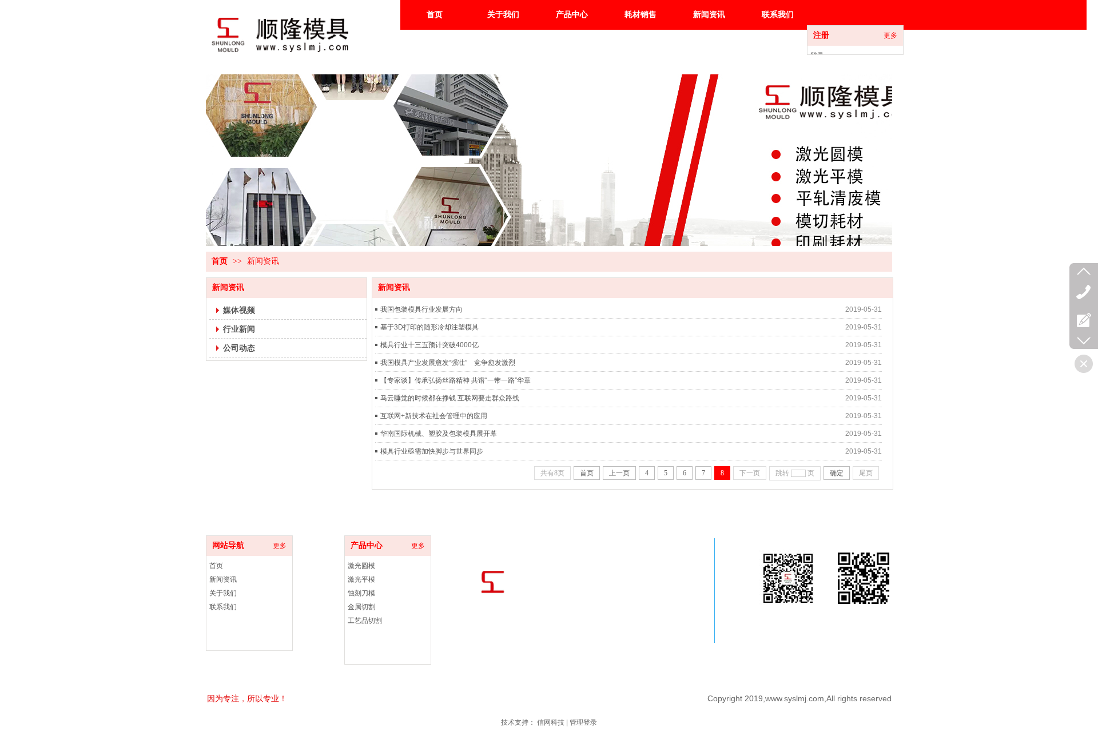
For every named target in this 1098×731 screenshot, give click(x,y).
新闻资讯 (263, 261)
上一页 (619, 473)
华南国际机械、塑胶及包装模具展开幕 (438, 434)
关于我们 (223, 593)
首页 (220, 261)
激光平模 (361, 579)
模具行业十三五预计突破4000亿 (429, 345)
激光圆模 (361, 566)
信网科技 (550, 722)
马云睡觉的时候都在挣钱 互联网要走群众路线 (449, 398)
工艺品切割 (365, 621)
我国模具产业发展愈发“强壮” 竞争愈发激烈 (447, 363)
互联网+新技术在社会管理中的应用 (433, 416)
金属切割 (361, 607)
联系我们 (223, 607)
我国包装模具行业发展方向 (421, 309)
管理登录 (583, 722)
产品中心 (367, 545)
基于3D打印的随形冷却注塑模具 (429, 327)
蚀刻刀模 (361, 593)
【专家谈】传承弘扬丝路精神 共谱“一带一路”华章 (455, 380)
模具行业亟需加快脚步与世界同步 (431, 451)
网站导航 (228, 545)
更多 (890, 35)
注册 (821, 35)
